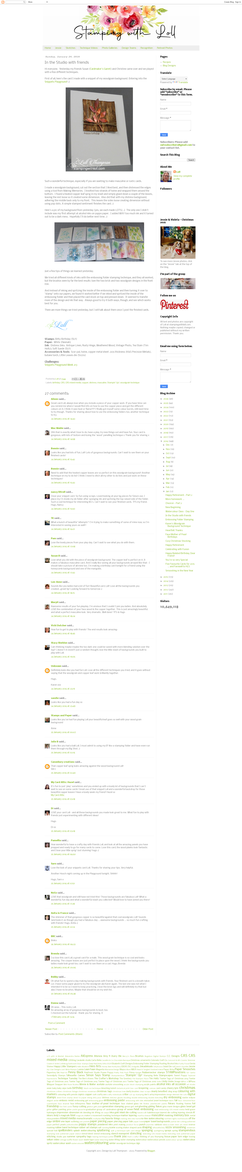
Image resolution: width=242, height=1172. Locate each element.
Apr (168, 479)
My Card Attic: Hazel (62, 782)
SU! (187, 1073)
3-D (48, 1056)
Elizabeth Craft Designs (122, 1064)
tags (89, 1136)
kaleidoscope (153, 1113)
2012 (165, 590)
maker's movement (93, 1116)
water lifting (114, 1140)
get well (134, 1107)
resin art (178, 1125)
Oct (168, 453)
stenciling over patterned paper (181, 1134)
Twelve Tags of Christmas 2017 (112, 1082)
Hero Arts (95, 1066)
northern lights (170, 1119)
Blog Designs (169, 66)
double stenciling (155, 1098)
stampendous (187, 1130)
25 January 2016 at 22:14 (63, 927)
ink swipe (105, 1113)
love (72, 1115)
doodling (127, 1098)
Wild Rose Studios (71, 1085)
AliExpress (87, 1056)
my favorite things (111, 1118)
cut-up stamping (136, 1095)
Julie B (54, 742)
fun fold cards (66, 1107)
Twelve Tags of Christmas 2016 (83, 1082)
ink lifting (96, 1113)
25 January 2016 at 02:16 (63, 752)
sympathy (81, 1136)
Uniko (159, 1082)
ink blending (85, 1113)
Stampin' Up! (113, 383)
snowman (191, 1128)
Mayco (123, 1070)
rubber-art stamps (88, 1127)
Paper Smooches (185, 1069)
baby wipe (62, 1088)
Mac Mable (57, 428)
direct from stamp (65, 1098)
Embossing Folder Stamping (180, 519)
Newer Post (51, 1029)
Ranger (138, 1073)
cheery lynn (173, 1088)
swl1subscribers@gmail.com (176, 145)
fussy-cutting (79, 1106)
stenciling (136, 1133)
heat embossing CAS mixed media (170, 1110)
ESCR (109, 1064)
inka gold (114, 1112)
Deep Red (93, 1064)
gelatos (90, 1107)
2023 (166, 411)
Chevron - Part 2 (174, 503)
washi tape (89, 1140)
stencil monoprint (120, 1134)
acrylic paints (150, 1085)
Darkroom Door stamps (78, 1064)
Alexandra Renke (72, 1056)
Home (48, 48)
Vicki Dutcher (58, 625)
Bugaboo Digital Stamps (155, 1056)
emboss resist (66, 1100)
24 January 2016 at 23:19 (63, 689)
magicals (80, 1116)
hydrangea (51, 1113)
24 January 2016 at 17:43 (63, 573)
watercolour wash (62, 1143)
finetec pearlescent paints (155, 1104)
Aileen (54, 399)
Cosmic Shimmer (188, 1060)
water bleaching (101, 1140)
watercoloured (78, 1143)
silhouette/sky (159, 1128)
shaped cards (136, 1128)
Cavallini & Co (107, 1060)
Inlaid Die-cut (169, 1067)
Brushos (139, 1056)
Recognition (147, 48)
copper (85, 383)
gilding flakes (155, 1106)
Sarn (53, 864)
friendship (53, 1106)
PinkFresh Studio (92, 1073)
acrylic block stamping (133, 1085)
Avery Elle (116, 1056)
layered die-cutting (168, 1113)
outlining (75, 1122)
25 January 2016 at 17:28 (63, 904)
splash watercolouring (84, 1130)
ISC (129, 1067)
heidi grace (190, 1110)
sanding (105, 1128)
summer (71, 1136)
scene (112, 1127)
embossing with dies (134, 1101)
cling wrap (172, 1092)
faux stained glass (130, 1104)
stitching (51, 1136)
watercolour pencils (156, 1140)
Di (52, 808)
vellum (50, 1140)
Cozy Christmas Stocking (178, 541)
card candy (161, 1088)
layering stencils (185, 1113)
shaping (147, 1127)
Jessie (58, 48)
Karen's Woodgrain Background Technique (178, 525)
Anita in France (59, 913)
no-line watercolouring (152, 1118)
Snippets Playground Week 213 (61, 365)
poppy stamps (87, 1124)
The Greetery (125, 1079)
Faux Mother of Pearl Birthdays (176, 535)
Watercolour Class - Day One (180, 511)
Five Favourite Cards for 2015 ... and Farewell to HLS (180, 565)
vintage (63, 1140)
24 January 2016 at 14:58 (63, 439)
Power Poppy (107, 1073)
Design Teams (129, 48)
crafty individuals (114, 1095)
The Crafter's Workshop (106, 1078)
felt (141, 1104)
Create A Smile (53, 1064)
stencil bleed (87, 1134)
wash (81, 1140)
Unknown (56, 666)
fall (175, 1100)
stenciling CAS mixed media (155, 1134)
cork (95, 1095)
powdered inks (105, 1124)
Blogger (151, 1151)
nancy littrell (58, 492)
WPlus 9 (184, 1082)
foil (193, 1103)
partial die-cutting (178, 1122)
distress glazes (116, 1098)
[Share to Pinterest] (83, 379)
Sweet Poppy (180, 1076)
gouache (81, 1110)
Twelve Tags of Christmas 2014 (174, 1079)
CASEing (72, 1060)
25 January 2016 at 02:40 (63, 773)
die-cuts (183, 1095)
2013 (165, 585)
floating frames (183, 1104)
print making (119, 1125)
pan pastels (84, 1122)
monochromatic (85, 1118)
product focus (132, 1125)
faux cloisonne (184, 1101)
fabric (171, 1101)
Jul (167, 466)
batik (69, 1088)
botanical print (123, 1088)
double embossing (139, 1098)
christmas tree (119, 1092)
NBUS (133, 1070)
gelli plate (98, 1107)
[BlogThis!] (75, 379)
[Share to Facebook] (81, 379)
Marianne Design (112, 1070)
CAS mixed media (73, 383)
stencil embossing (102, 1134)
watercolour (141, 1140)
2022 (166, 416)
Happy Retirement (175, 545)
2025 (166, 403)
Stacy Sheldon (59, 643)
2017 (165, 437)
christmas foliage (70, 1092)
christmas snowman (87, 1092)
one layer (65, 1121)
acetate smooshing (114, 1085)
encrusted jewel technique (156, 1101)
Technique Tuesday (67, 1078)
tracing (192, 1137)
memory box (181, 1115)
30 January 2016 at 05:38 (63, 994)
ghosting (143, 1106)
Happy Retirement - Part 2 (179, 495)
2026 (166, 399)
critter (125, 1094)
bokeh (113, 1088)
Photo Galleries (109, 48)
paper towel (139, 1122)
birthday (56, 383)
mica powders (53, 1119)
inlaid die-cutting (128, 1112)
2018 (166, 433)
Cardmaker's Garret (100, 69)
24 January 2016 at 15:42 (63, 459)
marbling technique (111, 1116)
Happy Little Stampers (65, 1066)
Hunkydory (116, 1067)
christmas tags (104, 1091)
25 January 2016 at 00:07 (63, 732)
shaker (126, 1128)
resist (185, 1125)
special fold (52, 1131)
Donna (54, 1003)
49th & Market (57, 1056)
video (56, 1140)
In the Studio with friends (178, 515)
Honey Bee (106, 1067)
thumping (159, 1137)
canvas (152, 1088)
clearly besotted (159, 1091)
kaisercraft (142, 1113)
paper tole (128, 1121)
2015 (165, 577)
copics (81, 1094)
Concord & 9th (174, 1060)
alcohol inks (163, 1084)
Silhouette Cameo (75, 1075)
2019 (166, 428)
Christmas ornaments (140, 1060)
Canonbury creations (63, 762)
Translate (183, 82)
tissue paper (170, 1136)
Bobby (54, 977)
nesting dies (126, 1119)
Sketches (70, 48)
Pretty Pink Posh (121, 1073)
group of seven (125, 1109)
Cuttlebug (63, 1064)
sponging (147, 1130)
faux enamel (63, 1104)
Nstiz (54, 893)
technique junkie (106, 1137)
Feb (168, 487)
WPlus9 (192, 1082)
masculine (101, 383)
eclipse (192, 1098)
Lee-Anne (56, 582)
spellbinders (65, 1130)
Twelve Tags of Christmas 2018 (141, 1082)
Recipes (167, 62)
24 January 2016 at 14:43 (63, 419)
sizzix (168, 1127)
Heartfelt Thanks (174, 530)
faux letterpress (77, 1104)
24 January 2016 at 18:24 (63, 616)
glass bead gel (188, 1106)
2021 (165, 420)
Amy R (106, 1056)
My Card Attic (57, 795)
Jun (168, 470)
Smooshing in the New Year (179, 571)
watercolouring (96, 1143)
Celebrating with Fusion (177, 549)
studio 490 (61, 1137)
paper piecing (98, 1121)
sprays (168, 1130)
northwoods (182, 1119)
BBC (53, 936)
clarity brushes (132, 1092)
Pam (53, 538)
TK (52, 518)
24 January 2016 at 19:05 (63, 657)
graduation (91, 1110)
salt (99, 1128)
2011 (165, 594)
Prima (132, 1073)
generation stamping (113, 1106)
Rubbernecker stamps (153, 1072)
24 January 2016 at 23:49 (63, 706)
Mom (128, 1070)
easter (185, 1098)
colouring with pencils (67, 1095)
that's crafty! (133, 1137)
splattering (103, 1130)
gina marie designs (171, 1107)
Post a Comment (56, 1023)
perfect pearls (59, 1125)
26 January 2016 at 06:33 (63, 944)
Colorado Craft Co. (159, 1060)
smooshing (179, 1127)
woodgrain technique (129, 383)
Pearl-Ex (63, 1073)
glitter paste (72, 1110)
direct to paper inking (82, 1098)
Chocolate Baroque (122, 1060)
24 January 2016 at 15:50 (63, 509)
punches (150, 1125)
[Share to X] (78, 379)
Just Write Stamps (69, 1070)
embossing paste (114, 1100)
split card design (133, 1131)
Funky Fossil (184, 1064)
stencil (78, 1134)
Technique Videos (89, 48)
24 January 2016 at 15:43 (63, 483)
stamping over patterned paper (61, 1134)
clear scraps (145, 1092)
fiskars (171, 1103)
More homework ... (175, 499)
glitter (49, 1110)
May (168, 474)
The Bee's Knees (86, 1079)
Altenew (98, 1056)
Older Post (148, 1029)
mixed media (68, 1118)
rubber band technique (66, 1127)
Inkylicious (158, 1067)
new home (136, 1119)
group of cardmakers (107, 1110)
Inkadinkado (146, 1066)
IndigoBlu (136, 1067)
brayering (143, 1088)
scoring (119, 1128)
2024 (166, 407)
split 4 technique (118, 1131)
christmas (187, 1088)
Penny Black (75, 1072)
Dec (168, 445)
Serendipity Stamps (56, 1076)
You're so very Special (177, 560)
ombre (56, 1121)
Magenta (100, 1070)
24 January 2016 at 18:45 (63, 633)
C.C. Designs (173, 1056)
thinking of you (147, 1137)
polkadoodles (72, 1125)
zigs (138, 1143)
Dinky (99, 1064)
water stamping (127, 1140)
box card (134, 1088)
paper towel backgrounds (157, 1121)
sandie (55, 698)
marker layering (129, 1115)
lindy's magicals (62, 1115)
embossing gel (81, 1101)
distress (92, 383)
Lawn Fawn (90, 1069)
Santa (192, 1073)
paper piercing (114, 1121)
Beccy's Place (128, 1056)
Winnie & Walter (87, 1084)
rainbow (158, 1125)
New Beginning (173, 507)
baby (54, 1088)
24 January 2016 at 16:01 (63, 529)
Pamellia (56, 840)
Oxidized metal (156, 1070)
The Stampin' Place (140, 1079)
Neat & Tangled (143, 1070)
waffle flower (72, 1140)
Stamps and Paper (61, 715)
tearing (95, 1137)
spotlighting (159, 1131)
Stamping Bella (151, 1076)
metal (192, 1116)
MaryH (54, 602)
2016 (166, 441)
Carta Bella (96, 1060)
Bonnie (55, 448)
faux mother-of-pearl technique (103, 1103)
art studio (191, 1085)
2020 (166, 424)
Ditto (105, 1064)
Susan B (55, 556)
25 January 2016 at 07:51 (63, 883)
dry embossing (172, 1097)
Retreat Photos (165, 48)
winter (112, 1143)
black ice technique (92, 1088)
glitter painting (59, 1110)
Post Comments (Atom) (70, 1034)
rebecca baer (168, 1125)
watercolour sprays (174, 1140)
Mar (168, 483)
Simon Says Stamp (98, 1075)
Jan (168, 491)
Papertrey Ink (53, 1073)
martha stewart (144, 1116)
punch (142, 1124)
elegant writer (53, 1101)
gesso (127, 1107)
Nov (168, 449)
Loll (178, 172)
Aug (168, 462)
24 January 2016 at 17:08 (63, 546)
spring (175, 1131)
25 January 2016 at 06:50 (63, 854)
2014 (166, 581)
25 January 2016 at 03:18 (63, 799)
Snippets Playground (56, 82)
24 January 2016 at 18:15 (63, 593)
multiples (97, 1119)
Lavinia (80, 1070)
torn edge (183, 1136)
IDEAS (124, 1067)
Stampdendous (118, 1076)
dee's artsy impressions (155, 1095)
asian (49, 1088)
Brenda (55, 954)
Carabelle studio (83, 1060)
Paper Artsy (169, 1070)
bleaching (105, 1088)
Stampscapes (166, 1075)
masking (168, 1115)
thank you (120, 1136)
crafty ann (102, 1095)
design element (172, 1095)
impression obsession (68, 1112)
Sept (168, 457)
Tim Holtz (154, 1078)
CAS (63, 383)
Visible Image (174, 1082)
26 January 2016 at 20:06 (63, 967)
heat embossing (144, 1109)
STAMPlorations (175, 1072)
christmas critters (54, 1092)
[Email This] (73, 379)
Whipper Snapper (55, 1085)
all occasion (179, 1084)
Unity (164, 1081)
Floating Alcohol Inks (168, 1064)
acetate (101, 1084)
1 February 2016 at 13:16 (62, 1017)
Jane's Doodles (182, 1067)
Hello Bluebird (83, 1067)
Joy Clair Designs (54, 1070)
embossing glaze (96, 1101)
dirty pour (97, 1098)
